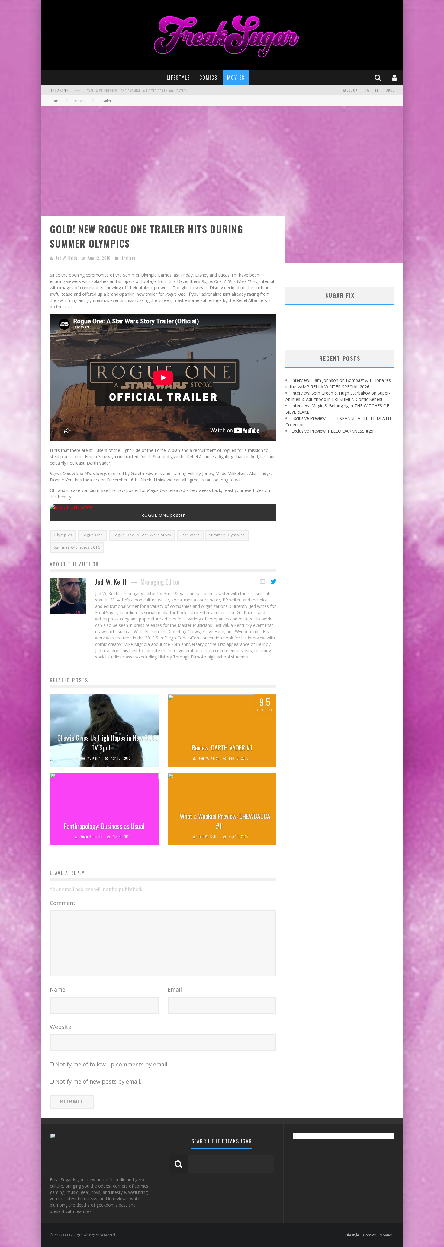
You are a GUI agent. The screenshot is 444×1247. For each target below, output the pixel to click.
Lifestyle (178, 77)
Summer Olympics (227, 535)
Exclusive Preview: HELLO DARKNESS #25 (120, 90)
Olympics (63, 535)
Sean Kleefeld (91, 836)
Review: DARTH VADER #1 (222, 747)
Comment (63, 902)
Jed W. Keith (66, 258)
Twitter (372, 90)
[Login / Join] (395, 77)
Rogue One (92, 535)
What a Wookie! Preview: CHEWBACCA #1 (225, 821)
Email (175, 989)
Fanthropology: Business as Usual (104, 826)
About (391, 90)
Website (60, 1026)
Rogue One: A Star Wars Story (142, 535)
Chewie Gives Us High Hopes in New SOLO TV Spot (107, 742)
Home (55, 100)
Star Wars (190, 535)
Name (57, 989)
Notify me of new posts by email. (98, 1081)
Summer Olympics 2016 (77, 547)
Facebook (350, 90)
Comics (208, 77)
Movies (236, 77)
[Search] (378, 77)
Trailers (128, 258)
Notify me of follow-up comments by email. (112, 1064)
